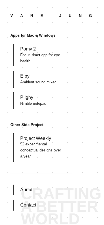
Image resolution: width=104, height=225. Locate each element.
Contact (28, 204)
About (26, 189)
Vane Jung (54, 16)
